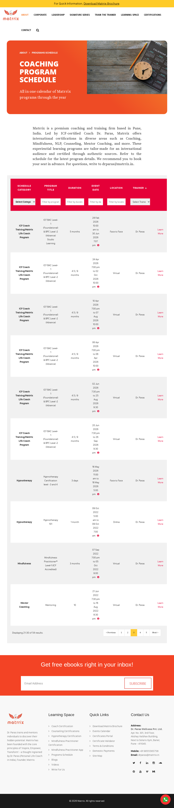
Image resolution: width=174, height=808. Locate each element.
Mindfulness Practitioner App (67, 749)
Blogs (54, 759)
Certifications (152, 14)
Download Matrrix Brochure (101, 3)
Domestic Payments (103, 750)
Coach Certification (62, 726)
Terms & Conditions (103, 745)
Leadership (58, 14)
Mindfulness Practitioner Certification (63, 742)
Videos (55, 764)
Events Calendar (101, 731)
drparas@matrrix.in (148, 754)
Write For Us (58, 769)
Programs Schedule (45, 52)
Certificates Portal (102, 736)
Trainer (138, 187)
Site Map (97, 755)
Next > (155, 632)
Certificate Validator (103, 741)
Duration (74, 187)
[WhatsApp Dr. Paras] (165, 799)
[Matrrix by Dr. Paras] (11, 15)
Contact (26, 30)
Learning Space (130, 14)
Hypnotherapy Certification (66, 736)
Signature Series (80, 14)
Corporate (40, 14)
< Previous (111, 632)
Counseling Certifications (65, 731)
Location (116, 187)
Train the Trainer (105, 14)
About (25, 14)
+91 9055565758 (149, 751)
